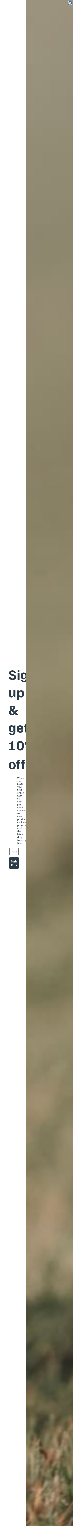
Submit (14, 863)
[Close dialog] (70, 3)
